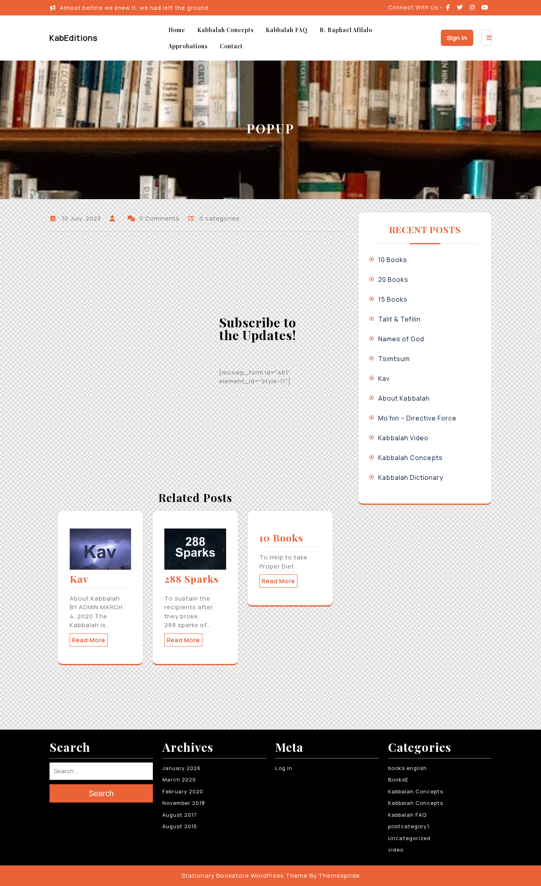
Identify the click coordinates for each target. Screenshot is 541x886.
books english (407, 768)
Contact (231, 46)
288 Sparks (191, 578)
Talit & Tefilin (399, 319)
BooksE (398, 779)
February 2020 (182, 791)
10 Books (281, 537)
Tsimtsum (394, 358)
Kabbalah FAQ (287, 30)
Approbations (188, 46)
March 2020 (179, 779)
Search (101, 793)
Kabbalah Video (403, 437)
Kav (79, 578)
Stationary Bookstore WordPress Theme (244, 875)
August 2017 (179, 814)
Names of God (401, 339)
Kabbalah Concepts (225, 30)
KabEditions (73, 37)
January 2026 (181, 768)
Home (176, 30)
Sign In (457, 38)
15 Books (393, 299)
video (396, 849)
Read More (88, 640)
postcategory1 (408, 826)
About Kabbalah (404, 398)
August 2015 (179, 826)
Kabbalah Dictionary (410, 477)
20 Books (393, 279)
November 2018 (183, 802)
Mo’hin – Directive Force (417, 418)
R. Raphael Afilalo (346, 30)
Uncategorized (409, 838)
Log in (283, 768)
